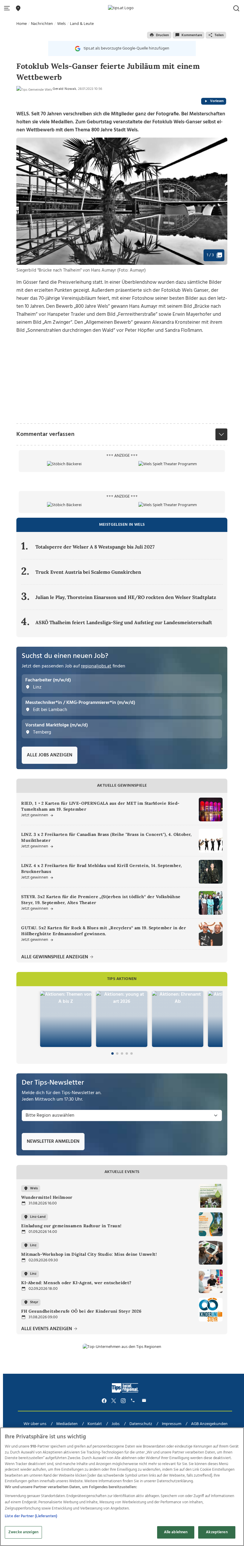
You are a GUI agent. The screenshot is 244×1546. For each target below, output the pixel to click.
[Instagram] (123, 1400)
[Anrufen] (133, 1400)
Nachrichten (42, 23)
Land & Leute (82, 23)
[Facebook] (104, 1400)
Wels (61, 23)
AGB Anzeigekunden (209, 1424)
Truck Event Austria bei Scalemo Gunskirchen (88, 572)
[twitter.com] (113, 1400)
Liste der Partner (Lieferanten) (31, 1516)
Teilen (219, 35)
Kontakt (94, 1424)
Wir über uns (35, 1424)
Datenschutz (140, 1424)
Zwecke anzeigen (23, 1532)
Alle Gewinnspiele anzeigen (55, 957)
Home (21, 23)
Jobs (116, 1424)
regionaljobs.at (96, 666)
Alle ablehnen (176, 1532)
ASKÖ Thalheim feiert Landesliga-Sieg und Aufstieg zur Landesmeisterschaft (123, 622)
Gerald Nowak (64, 89)
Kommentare (192, 35)
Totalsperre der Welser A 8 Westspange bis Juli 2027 (95, 547)
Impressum (171, 1424)
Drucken (162, 35)
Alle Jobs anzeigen (49, 755)
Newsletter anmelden (53, 1141)
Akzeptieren (216, 1532)
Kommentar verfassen (45, 434)
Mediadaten (67, 1424)
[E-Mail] (145, 1400)
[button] (8, 8)
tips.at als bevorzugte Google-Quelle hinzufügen (126, 48)
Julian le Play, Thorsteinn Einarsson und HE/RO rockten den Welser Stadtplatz (125, 597)
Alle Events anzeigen (47, 1329)
